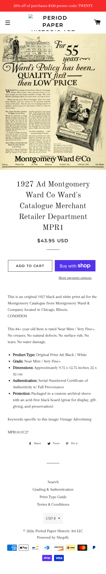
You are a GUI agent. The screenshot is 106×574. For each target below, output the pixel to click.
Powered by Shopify (53, 537)
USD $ (51, 518)
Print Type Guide (53, 497)
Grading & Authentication (53, 489)
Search (53, 482)
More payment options (75, 278)
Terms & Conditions (53, 504)
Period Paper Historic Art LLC (59, 531)
